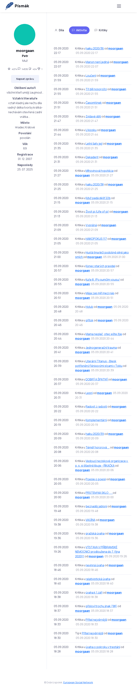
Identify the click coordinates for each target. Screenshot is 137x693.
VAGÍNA (90, 520)
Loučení (91, 75)
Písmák (22, 6)
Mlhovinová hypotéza (99, 171)
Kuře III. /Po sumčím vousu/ (103, 280)
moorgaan (115, 48)
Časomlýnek (94, 103)
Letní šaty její (94, 143)
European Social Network (78, 682)
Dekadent (92, 157)
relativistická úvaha (98, 579)
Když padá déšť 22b (98, 198)
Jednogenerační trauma (101, 348)
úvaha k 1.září (94, 592)
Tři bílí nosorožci (96, 89)
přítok (89, 320)
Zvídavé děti (93, 116)
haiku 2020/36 (95, 48)
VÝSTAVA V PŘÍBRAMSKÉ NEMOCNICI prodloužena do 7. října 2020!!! (97, 551)
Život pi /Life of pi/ (97, 212)
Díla (61, 30)
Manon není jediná (97, 62)
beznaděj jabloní (96, 506)
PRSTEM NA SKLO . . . (99, 493)
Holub (89, 307)
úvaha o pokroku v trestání (103, 647)
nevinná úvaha (95, 565)
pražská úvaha (95, 533)
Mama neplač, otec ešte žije (104, 334)
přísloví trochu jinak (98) (101, 606)
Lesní (89, 393)
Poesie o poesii (96, 479)
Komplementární (96, 420)
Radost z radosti (96, 406)
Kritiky (103, 30)
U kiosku (91, 130)
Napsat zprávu (25, 79)
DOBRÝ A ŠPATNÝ (97, 379)
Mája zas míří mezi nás (100, 293)
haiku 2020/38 (95, 184)
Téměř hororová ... (98, 447)
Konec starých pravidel (100, 266)
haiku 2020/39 (95, 434)
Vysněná (91, 225)
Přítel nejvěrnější (96, 620)
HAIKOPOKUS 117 (96, 239)
